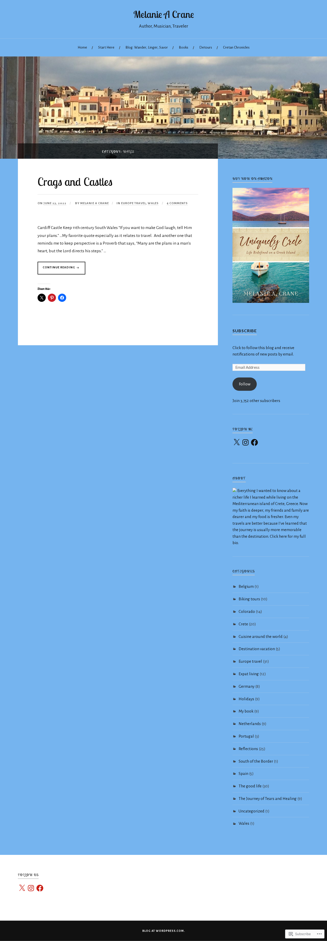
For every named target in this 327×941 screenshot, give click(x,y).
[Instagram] (245, 442)
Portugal (246, 736)
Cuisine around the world (261, 636)
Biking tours (249, 599)
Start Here (106, 47)
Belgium (246, 586)
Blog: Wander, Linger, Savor (146, 47)
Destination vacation (257, 649)
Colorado (247, 611)
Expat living (249, 674)
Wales (153, 203)
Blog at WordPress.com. (163, 930)
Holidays (246, 699)
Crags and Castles (75, 182)
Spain (243, 773)
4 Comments (177, 203)
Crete (243, 624)
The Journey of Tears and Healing (268, 798)
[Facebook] (254, 442)
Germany (246, 686)
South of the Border (256, 761)
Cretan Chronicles (236, 47)
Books (183, 47)
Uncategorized (251, 811)
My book (246, 711)
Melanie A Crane (163, 14)
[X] (236, 442)
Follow (244, 384)
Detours (205, 47)
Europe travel (133, 203)
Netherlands (250, 723)
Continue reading (57, 270)
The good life (250, 786)
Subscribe (244, 330)
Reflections (248, 749)
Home (82, 47)
